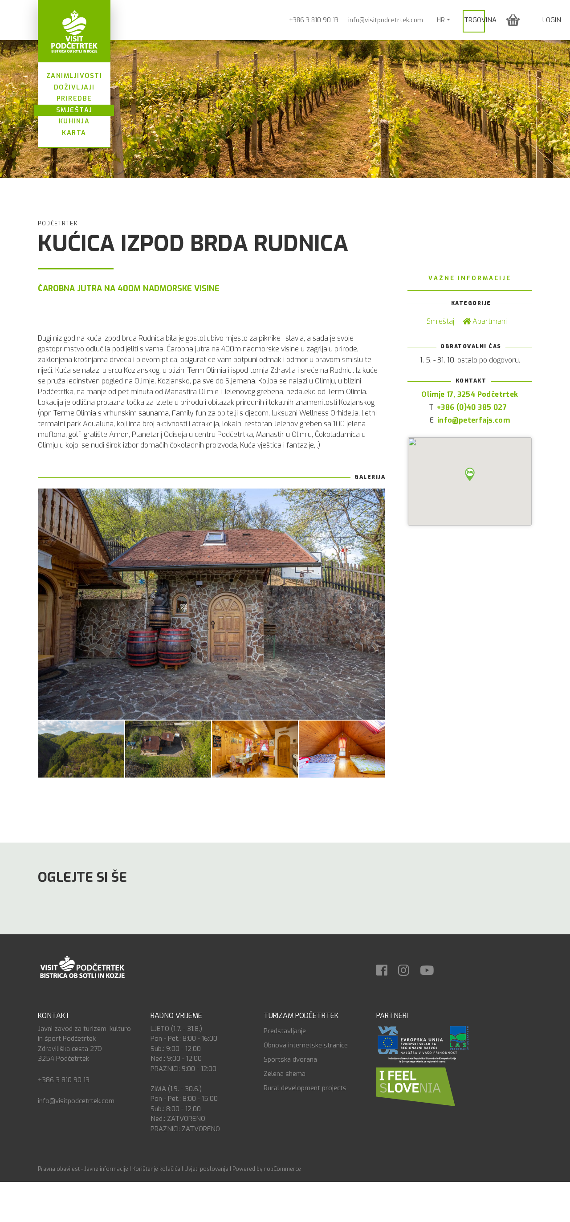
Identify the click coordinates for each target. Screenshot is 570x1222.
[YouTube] (431, 967)
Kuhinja (74, 121)
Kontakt (54, 1015)
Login (551, 20)
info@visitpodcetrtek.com (385, 20)
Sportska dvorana (290, 1059)
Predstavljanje (285, 1030)
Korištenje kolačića (156, 1169)
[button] (513, 20)
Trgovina (480, 20)
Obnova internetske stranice (306, 1045)
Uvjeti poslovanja (206, 1169)
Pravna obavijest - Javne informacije (83, 1169)
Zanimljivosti (74, 76)
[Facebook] (386, 967)
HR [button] (441, 20)
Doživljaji (74, 87)
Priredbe (74, 98)
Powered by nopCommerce (266, 1169)
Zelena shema (284, 1073)
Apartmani (489, 321)
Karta (74, 133)
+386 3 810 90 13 (313, 20)
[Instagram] (408, 967)
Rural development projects (305, 1088)
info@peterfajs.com (473, 420)
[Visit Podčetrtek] (74, 31)
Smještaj (74, 110)
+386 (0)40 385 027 (472, 407)
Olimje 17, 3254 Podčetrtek (469, 394)
